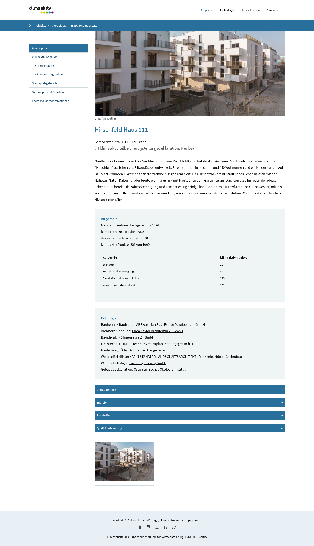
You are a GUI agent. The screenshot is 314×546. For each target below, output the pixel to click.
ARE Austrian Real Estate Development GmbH (170, 324)
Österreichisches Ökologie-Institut (160, 369)
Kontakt (118, 520)
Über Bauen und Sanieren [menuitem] (261, 10)
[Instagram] (148, 527)
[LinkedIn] (165, 527)
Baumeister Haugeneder (147, 350)
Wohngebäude (44, 66)
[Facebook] (140, 527)
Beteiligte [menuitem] (227, 10)
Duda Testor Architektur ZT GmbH (157, 330)
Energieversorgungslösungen (50, 101)
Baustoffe (115, 415)
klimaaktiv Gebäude (44, 57)
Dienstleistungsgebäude (50, 74)
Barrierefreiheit (170, 520)
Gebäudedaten (119, 390)
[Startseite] (30, 25)
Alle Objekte (59, 25)
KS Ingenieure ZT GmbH (136, 337)
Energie (114, 402)
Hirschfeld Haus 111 (84, 25)
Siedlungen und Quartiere (48, 92)
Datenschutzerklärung (142, 520)
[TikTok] (174, 527)
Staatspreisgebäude (44, 83)
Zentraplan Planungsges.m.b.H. (170, 343)
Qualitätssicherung (121, 428)
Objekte (41, 25)
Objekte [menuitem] (207, 10)
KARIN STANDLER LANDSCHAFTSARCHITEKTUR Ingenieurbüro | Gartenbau (185, 356)
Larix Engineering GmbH (147, 363)
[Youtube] (157, 527)
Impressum (192, 520)
